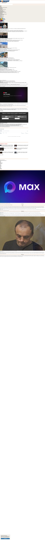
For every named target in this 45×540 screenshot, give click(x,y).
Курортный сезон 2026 (2, 51)
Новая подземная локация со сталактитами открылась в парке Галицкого (28, 208)
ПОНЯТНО (5, 538)
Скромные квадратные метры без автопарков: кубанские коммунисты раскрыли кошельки (9, 40)
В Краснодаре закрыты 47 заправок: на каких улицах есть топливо (7, 69)
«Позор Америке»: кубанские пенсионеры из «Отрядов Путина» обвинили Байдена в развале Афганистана (11, 124)
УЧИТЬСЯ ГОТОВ (3, 19)
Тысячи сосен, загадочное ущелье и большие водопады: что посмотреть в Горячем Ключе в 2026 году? (11, 60)
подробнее (5, 160)
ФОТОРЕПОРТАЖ (2, 16)
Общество (1, 80)
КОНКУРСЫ (1, 8)
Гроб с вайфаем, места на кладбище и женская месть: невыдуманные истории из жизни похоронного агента (11, 31)
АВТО (0, 6)
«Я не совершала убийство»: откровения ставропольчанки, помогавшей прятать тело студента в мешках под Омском (11, 252)
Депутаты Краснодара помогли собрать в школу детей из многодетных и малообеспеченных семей (12, 208)
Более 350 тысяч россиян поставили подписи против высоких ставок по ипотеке (16, 215)
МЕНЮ (0, 5)
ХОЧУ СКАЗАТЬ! (2, 17)
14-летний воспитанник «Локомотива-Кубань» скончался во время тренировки (15, 256)
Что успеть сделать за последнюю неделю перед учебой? (36, 213)
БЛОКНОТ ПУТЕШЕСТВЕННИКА (3, 7)
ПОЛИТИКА (1, 13)
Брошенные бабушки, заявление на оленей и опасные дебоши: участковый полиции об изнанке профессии (11, 30)
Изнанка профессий (2, 22)
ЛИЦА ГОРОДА (1, 10)
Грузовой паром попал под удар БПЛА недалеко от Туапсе (29, 215)
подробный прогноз (2, 160)
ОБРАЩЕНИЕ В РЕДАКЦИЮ (3, 12)
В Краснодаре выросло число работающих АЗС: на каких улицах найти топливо (8, 70)
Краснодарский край (7, 126)
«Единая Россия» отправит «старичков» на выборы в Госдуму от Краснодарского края (9, 41)
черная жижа (1, 126)
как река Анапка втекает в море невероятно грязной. (10, 105)
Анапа (3, 126)
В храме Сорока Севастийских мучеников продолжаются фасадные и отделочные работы (32, 206)
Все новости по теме (2, 39)
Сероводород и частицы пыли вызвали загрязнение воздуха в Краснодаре (7, 206)
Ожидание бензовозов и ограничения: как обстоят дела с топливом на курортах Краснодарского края (30, 252)
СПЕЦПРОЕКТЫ (2, 15)
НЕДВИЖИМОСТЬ (2, 11)
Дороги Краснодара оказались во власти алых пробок (19, 206)
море (4, 126)
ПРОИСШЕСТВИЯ (2, 14)
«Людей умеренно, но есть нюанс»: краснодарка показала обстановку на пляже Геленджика (10, 59)
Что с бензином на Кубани (3, 61)
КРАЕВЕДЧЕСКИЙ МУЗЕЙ (3, 9)
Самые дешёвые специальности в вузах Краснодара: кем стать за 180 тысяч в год (9, 50)
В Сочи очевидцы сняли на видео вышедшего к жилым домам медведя (7, 125)
